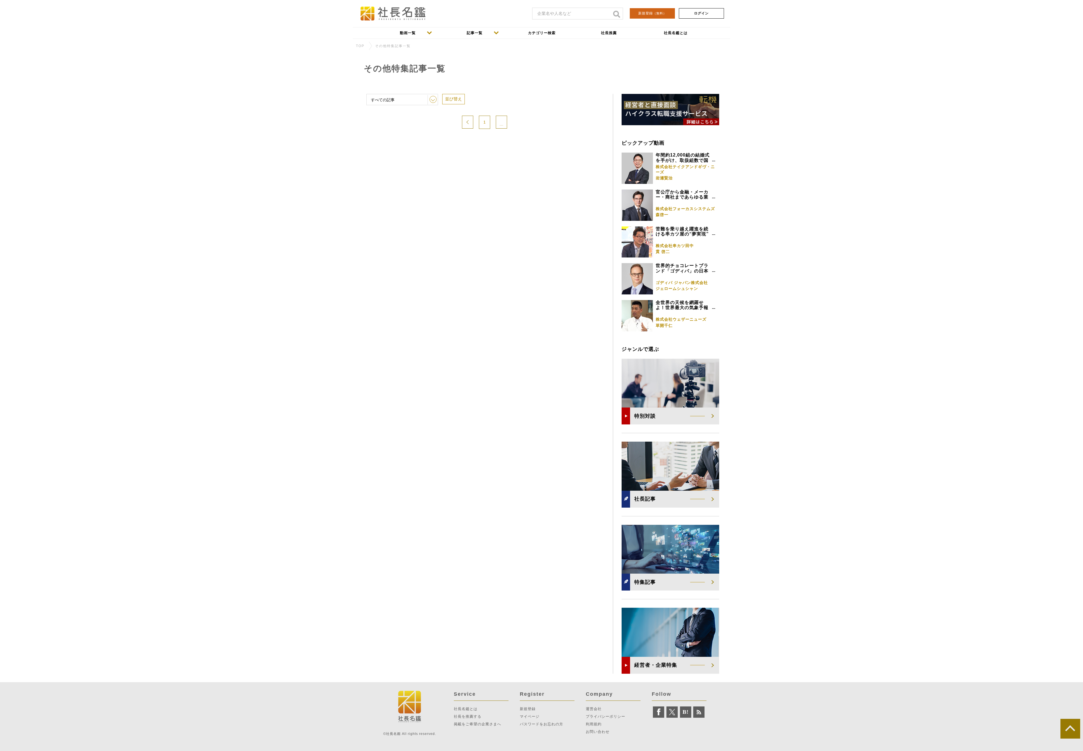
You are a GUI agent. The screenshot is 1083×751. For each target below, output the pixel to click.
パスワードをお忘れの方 (541, 724)
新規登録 (652, 13)
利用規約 (594, 724)
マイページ (530, 716)
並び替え (453, 98)
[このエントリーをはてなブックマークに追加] (685, 712)
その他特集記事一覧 (393, 46)
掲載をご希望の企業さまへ (477, 724)
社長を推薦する (467, 716)
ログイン (701, 13)
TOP (360, 46)
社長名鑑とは (465, 709)
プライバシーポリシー (605, 716)
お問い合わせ (597, 732)
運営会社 (594, 709)
